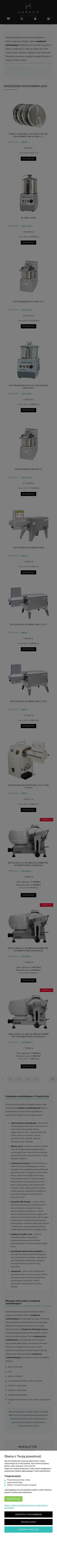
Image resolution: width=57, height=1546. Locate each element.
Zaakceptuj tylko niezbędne (28, 1514)
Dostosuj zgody (28, 1522)
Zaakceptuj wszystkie (28, 1529)
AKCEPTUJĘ (13, 1499)
